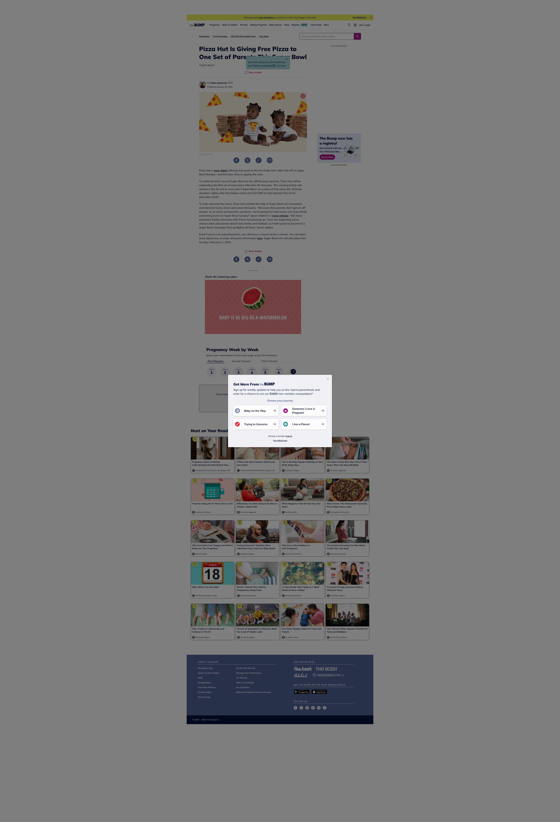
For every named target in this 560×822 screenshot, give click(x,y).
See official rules (280, 440)
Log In (289, 436)
